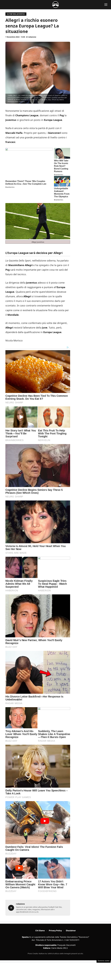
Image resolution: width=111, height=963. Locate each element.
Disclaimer (71, 930)
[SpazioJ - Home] (55, 4)
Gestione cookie (104, 961)
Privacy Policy (55, 930)
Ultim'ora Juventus (16, 14)
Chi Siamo (40, 930)
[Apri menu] (105, 4)
